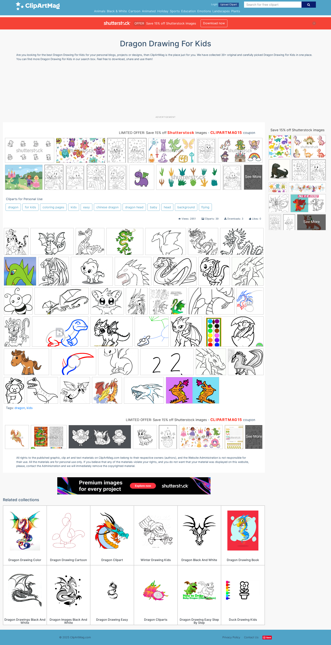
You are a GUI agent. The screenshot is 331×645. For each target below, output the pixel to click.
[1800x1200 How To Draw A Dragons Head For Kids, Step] (73, 364)
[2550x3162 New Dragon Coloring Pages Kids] (16, 243)
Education (188, 11)
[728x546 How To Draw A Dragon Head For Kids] (144, 392)
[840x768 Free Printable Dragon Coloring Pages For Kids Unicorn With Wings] (107, 303)
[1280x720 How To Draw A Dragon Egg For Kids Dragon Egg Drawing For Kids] (233, 333)
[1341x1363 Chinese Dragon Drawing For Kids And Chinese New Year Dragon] (203, 243)
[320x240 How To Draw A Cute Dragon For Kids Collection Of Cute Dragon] (118, 364)
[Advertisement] (165, 90)
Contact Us (251, 637)
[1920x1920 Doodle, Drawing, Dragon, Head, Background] (20, 273)
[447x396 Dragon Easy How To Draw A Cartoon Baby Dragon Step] (133, 273)
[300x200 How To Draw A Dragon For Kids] (26, 364)
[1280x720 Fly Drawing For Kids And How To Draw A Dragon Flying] (61, 303)
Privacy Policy (231, 637)
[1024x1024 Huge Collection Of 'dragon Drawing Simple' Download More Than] (211, 364)
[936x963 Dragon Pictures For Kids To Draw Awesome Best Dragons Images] (214, 273)
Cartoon (134, 11)
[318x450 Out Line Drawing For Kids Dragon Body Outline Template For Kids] (14, 391)
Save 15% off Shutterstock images (297, 130)
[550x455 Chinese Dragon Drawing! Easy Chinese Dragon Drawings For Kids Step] (125, 243)
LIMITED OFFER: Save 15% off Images (163, 133)
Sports (175, 11)
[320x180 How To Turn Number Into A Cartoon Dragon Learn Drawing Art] (167, 364)
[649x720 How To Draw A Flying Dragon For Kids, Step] (250, 302)
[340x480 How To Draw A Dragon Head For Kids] (136, 303)
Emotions (204, 11)
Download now (214, 23)
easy (86, 207)
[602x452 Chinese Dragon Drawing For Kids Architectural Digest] (165, 243)
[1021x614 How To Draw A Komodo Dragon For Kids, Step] (60, 333)
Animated (149, 11)
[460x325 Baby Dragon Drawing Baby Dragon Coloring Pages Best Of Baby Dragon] (52, 243)
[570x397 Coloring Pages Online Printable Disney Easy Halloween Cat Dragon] (241, 243)
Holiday (162, 11)
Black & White (117, 11)
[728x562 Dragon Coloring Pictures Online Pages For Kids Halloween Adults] (92, 273)
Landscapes (221, 11)
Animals (99, 11)
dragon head (134, 207)
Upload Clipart (228, 4)
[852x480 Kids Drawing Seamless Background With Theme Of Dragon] (192, 392)
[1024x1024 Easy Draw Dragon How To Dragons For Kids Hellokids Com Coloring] (247, 272)
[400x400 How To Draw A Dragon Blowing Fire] (107, 392)
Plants (235, 11)
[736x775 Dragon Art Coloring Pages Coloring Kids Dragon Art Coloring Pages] (53, 273)
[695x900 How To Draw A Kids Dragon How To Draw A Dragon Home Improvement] (17, 333)
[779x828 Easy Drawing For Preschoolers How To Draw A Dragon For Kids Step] (18, 303)
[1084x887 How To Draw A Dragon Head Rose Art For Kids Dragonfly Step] (168, 303)
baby (153, 207)
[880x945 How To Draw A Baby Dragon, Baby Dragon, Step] (186, 333)
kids (74, 207)
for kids (30, 207)
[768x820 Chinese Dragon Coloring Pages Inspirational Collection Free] (90, 243)
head (167, 207)
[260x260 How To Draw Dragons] (151, 333)
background (186, 207)
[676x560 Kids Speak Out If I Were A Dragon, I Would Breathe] (245, 363)
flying (205, 207)
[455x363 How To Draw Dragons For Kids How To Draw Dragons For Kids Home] (111, 333)
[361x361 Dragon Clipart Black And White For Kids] (75, 392)
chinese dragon (107, 207)
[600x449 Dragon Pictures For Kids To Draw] (174, 273)
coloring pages (53, 207)
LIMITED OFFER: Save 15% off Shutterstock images (166, 420)
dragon (13, 207)
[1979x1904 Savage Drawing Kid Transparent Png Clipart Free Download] (42, 392)
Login (214, 4)
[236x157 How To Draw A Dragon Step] (211, 303)
